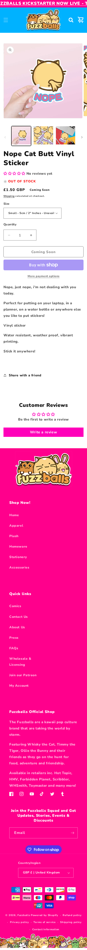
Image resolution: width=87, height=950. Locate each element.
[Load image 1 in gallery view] (21, 136)
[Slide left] (5, 137)
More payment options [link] (44, 276)
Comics (15, 606)
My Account (19, 685)
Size (6, 204)
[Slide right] (82, 137)
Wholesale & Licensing (20, 661)
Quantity (9, 224)
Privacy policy (19, 922)
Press (14, 638)
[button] (6, 20)
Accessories (19, 567)
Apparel (16, 525)
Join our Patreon (23, 675)
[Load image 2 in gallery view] (43, 136)
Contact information (45, 929)
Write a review (43, 432)
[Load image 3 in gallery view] (65, 136)
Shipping (9, 196)
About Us (17, 627)
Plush (14, 536)
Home (14, 515)
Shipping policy (71, 922)
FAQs (13, 648)
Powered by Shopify (44, 915)
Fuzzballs (23, 915)
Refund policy (72, 915)
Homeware (18, 546)
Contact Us (18, 617)
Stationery (18, 557)
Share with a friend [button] (25, 375)
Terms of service (44, 922)
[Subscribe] (72, 832)
